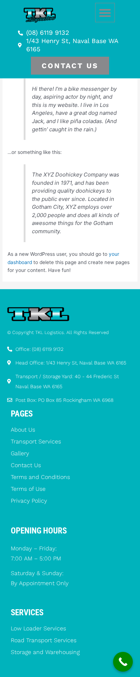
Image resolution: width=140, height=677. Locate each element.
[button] (105, 13)
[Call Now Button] (123, 662)
